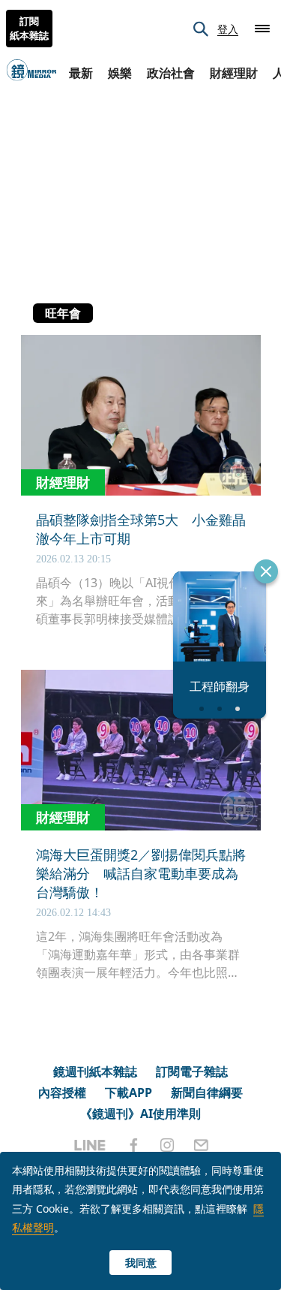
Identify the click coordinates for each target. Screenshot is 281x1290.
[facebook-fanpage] (133, 1145)
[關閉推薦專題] (266, 571)
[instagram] (167, 1145)
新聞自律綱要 (207, 1092)
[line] (90, 1145)
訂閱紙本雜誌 (29, 28)
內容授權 (62, 1092)
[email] (201, 1145)
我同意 (141, 1262)
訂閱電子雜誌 (192, 1071)
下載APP (128, 1092)
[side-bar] (262, 28)
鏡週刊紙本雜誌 (95, 1071)
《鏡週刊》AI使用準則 (140, 1113)
